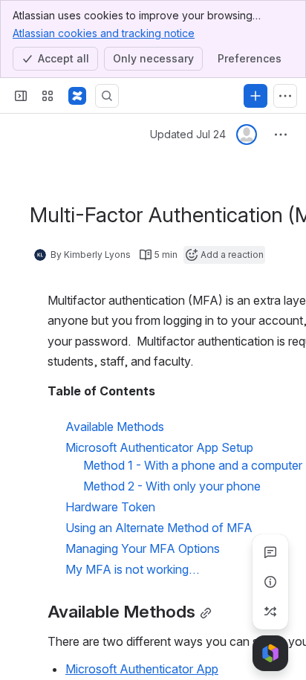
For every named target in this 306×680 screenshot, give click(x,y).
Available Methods (114, 426)
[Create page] (270, 612)
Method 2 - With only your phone (172, 486)
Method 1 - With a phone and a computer (192, 465)
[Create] (255, 96)
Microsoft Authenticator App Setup (159, 447)
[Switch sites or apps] (47, 96)
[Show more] (285, 96)
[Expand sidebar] (21, 96)
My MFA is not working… (132, 569)
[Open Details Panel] (270, 582)
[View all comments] (270, 552)
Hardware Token (110, 506)
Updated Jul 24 (188, 134)
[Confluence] (77, 96)
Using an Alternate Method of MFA (159, 527)
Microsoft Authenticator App (141, 668)
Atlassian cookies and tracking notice (104, 33)
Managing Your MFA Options (142, 548)
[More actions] (281, 134)
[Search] (107, 96)
